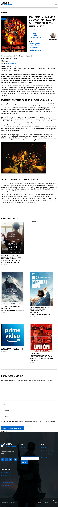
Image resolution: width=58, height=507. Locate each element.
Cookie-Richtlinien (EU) (47, 454)
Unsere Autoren (25, 454)
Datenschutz (44, 447)
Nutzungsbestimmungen (48, 451)
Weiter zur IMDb (10, 63)
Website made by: (45, 502)
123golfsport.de (5, 472)
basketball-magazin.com (8, 482)
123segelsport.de (6, 476)
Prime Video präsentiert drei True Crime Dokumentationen (12, 349)
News (3, 19)
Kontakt (23, 447)
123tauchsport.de (6, 479)
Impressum (44, 457)
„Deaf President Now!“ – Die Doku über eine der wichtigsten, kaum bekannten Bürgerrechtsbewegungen (40, 310)
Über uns (24, 451)
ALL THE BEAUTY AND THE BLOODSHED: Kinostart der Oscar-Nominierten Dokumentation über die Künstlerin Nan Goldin (11, 258)
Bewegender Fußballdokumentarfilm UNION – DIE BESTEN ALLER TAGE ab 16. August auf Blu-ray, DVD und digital (41, 356)
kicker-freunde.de (6, 485)
